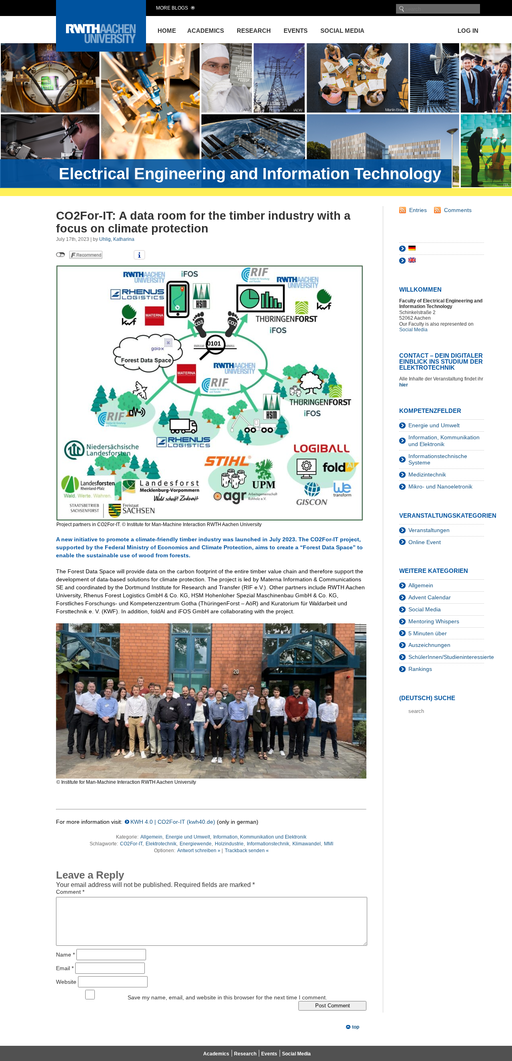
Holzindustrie (229, 844)
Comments (458, 210)
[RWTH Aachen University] (101, 49)
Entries (418, 210)
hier (404, 385)
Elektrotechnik (161, 844)
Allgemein (151, 837)
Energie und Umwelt (188, 837)
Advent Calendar (429, 597)
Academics (205, 30)
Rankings (420, 669)
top (355, 1027)
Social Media (342, 30)
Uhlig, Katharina (116, 239)
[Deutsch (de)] (412, 248)
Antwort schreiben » (198, 850)
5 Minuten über (427, 633)
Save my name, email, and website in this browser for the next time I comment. (227, 997)
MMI (328, 844)
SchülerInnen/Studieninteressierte (451, 657)
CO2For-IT (131, 844)
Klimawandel (306, 844)
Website (66, 981)
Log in (468, 30)
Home (167, 30)
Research (254, 30)
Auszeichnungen (429, 645)
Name (65, 954)
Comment (70, 892)
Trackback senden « (247, 850)
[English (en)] (412, 260)
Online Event (424, 542)
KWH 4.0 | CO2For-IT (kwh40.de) (172, 822)
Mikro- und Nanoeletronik (440, 486)
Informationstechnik (268, 844)
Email (65, 968)
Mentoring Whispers (433, 621)
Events (296, 30)
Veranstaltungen (429, 530)
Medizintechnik (427, 474)
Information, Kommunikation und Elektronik (259, 837)
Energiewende (196, 844)
